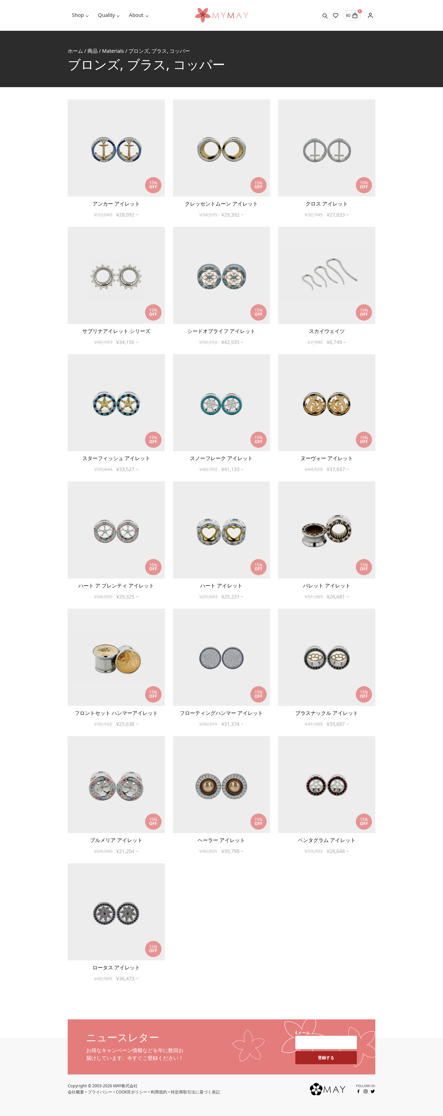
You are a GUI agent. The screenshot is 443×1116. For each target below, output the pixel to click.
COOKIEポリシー (131, 1092)
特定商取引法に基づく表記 (195, 1092)
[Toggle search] (325, 15)
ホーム (75, 50)
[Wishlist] (336, 15)
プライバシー (100, 1092)
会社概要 (76, 1092)
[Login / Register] (370, 15)
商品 (92, 50)
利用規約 (159, 1092)
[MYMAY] (221, 15)
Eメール (302, 1033)
